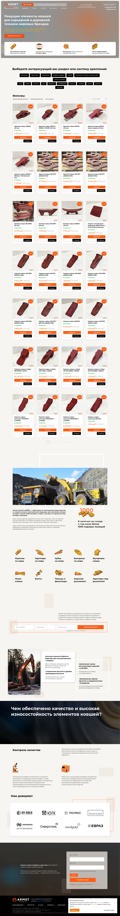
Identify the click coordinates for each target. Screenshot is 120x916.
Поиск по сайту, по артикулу (47, 4)
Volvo (90, 83)
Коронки (24, 75)
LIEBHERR (59, 87)
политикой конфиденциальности (95, 630)
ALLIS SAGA (40, 901)
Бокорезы (45, 75)
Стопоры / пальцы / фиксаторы (87, 75)
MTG (44, 83)
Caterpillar (62, 83)
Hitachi (72, 83)
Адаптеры (34, 75)
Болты (38, 579)
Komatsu (51, 83)
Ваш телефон (74, 855)
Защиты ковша (58, 75)
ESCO (20, 83)
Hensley (36, 83)
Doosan (97, 83)
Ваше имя (73, 863)
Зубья (70, 75)
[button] (109, 4)
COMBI (27, 83)
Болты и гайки (59, 79)
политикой (94, 904)
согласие (99, 902)
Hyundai (81, 83)
